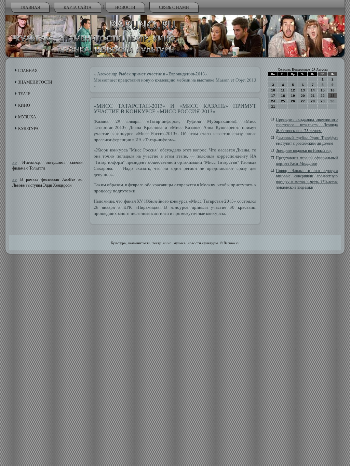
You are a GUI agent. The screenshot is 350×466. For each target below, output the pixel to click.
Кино (24, 105)
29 (323, 101)
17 (273, 96)
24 (273, 101)
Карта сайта (78, 7)
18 (283, 96)
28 (313, 101)
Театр (24, 93)
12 (293, 90)
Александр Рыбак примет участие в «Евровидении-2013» (152, 74)
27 (303, 101)
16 (333, 90)
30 (333, 101)
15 (323, 90)
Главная (30, 7)
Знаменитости (35, 82)
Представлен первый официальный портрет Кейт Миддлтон (307, 160)
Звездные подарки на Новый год (304, 150)
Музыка (27, 116)
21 (313, 96)
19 (293, 96)
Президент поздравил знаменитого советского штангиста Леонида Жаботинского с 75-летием (307, 124)
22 (323, 96)
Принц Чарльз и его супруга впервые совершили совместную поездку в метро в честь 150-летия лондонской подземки (307, 179)
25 (283, 101)
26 (293, 101)
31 (273, 106)
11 (283, 90)
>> (14, 162)
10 (273, 90)
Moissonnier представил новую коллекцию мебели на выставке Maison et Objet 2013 (175, 80)
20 (303, 96)
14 (313, 90)
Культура (28, 128)
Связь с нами (174, 7)
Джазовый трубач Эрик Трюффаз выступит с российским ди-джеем (307, 140)
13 (303, 90)
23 (333, 96)
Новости (125, 7)
